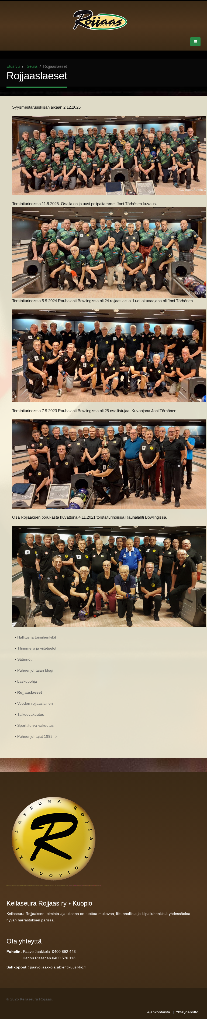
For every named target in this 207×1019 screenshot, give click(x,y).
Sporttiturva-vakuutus (35, 726)
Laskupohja (27, 681)
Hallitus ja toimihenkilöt (36, 637)
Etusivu (13, 66)
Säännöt (24, 659)
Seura (32, 66)
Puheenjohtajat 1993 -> (37, 737)
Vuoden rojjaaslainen (35, 703)
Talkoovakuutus (30, 714)
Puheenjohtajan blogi (35, 670)
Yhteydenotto (187, 1012)
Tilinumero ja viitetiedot (36, 648)
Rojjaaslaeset (29, 692)
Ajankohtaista (158, 1012)
